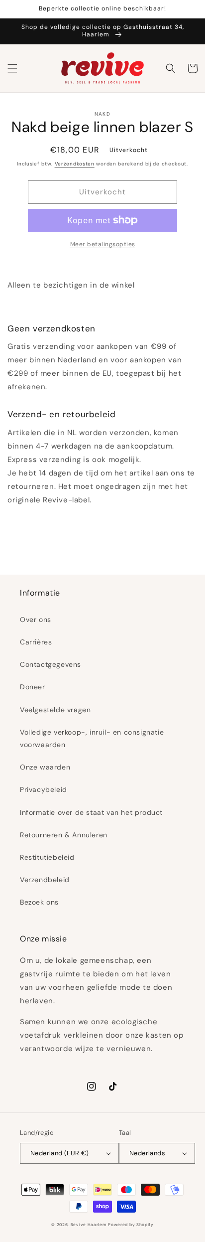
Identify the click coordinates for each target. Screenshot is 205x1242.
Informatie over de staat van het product (91, 812)
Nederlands (147, 1153)
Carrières (36, 641)
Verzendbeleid (45, 879)
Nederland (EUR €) (59, 1153)
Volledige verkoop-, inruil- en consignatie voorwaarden (92, 738)
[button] (12, 68)
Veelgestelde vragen (55, 709)
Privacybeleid (43, 789)
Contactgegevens (50, 664)
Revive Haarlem (88, 1225)
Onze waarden (45, 767)
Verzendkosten (75, 163)
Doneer (32, 686)
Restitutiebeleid (47, 857)
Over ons (35, 619)
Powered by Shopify (131, 1225)
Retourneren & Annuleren (63, 834)
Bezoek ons (39, 902)
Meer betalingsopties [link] (102, 244)
